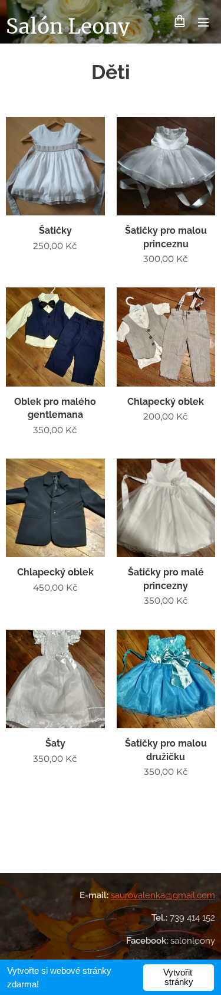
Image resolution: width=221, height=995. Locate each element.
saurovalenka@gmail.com (163, 895)
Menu (203, 22)
